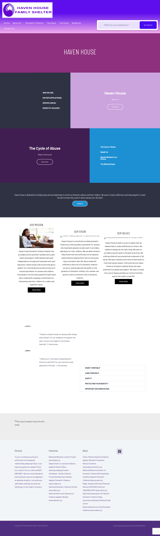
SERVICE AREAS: (49, 103)
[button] (51, 92)
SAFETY (88, 378)
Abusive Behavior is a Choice (108, 158)
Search (148, 25)
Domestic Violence (34, 23)
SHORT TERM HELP (92, 368)
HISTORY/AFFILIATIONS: (52, 98)
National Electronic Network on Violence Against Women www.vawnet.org (61, 496)
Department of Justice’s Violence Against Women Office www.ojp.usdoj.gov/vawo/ (62, 466)
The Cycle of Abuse (108, 147)
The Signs (51, 23)
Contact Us (9, 28)
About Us (17, 23)
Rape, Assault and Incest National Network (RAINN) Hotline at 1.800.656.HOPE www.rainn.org (96, 486)
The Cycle (64, 23)
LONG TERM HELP (92, 373)
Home (6, 23)
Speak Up (76, 23)
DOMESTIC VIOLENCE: (51, 108)
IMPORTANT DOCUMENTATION (97, 389)
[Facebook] (119, 451)
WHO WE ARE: (48, 93)
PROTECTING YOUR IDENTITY (96, 383)
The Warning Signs (107, 164)
